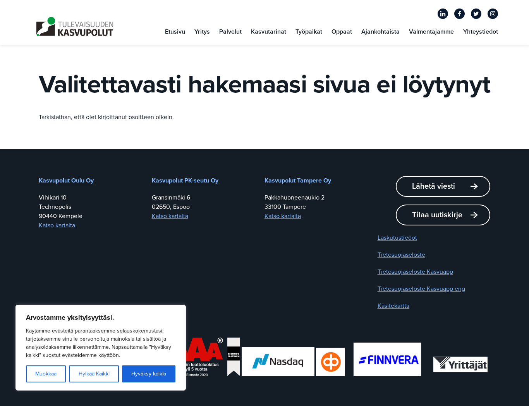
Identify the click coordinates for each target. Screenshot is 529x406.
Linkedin (443, 14)
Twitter (476, 14)
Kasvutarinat (268, 31)
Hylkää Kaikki (94, 373)
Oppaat (341, 31)
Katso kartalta (57, 225)
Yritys (202, 32)
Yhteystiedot (480, 32)
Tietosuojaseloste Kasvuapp (415, 272)
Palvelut (230, 32)
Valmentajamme (431, 31)
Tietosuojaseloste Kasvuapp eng (421, 289)
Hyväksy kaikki (148, 373)
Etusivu (175, 31)
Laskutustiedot (397, 238)
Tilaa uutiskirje (437, 215)
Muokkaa (46, 373)
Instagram (493, 14)
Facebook (459, 14)
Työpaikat (308, 32)
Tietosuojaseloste (401, 255)
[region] (100, 348)
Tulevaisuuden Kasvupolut (75, 26)
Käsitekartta (393, 306)
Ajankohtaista (380, 32)
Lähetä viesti (433, 186)
